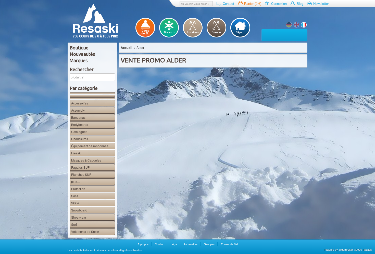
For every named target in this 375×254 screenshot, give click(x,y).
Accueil (126, 47)
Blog (300, 3)
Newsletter (321, 3)
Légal (174, 244)
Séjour (240, 32)
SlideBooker (346, 249)
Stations (169, 32)
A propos (143, 244)
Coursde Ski (145, 32)
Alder (296, 25)
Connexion (279, 3)
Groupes (209, 244)
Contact (228, 3)
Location (193, 32)
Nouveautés (82, 54)
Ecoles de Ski (229, 244)
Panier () (252, 3)
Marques (79, 60)
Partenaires (190, 244)
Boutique (79, 47)
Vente (216, 32)
